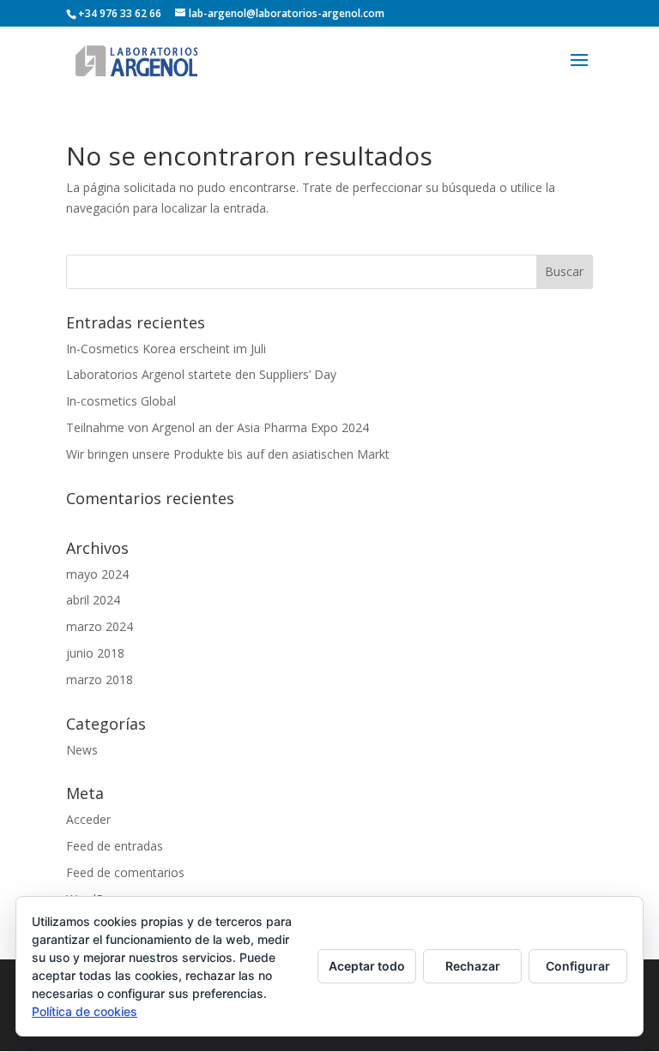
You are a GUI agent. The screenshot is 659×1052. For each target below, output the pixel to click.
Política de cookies (84, 1011)
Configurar (578, 966)
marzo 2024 (99, 626)
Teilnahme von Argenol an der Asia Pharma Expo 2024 (217, 427)
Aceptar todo (367, 966)
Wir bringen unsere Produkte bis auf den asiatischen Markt (228, 454)
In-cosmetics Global (121, 401)
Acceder (88, 819)
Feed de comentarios (125, 872)
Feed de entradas (114, 846)
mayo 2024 (97, 574)
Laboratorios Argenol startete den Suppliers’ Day (201, 374)
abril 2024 (93, 600)
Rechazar (472, 966)
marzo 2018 (99, 679)
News (82, 750)
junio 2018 (95, 653)
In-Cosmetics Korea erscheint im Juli (166, 348)
